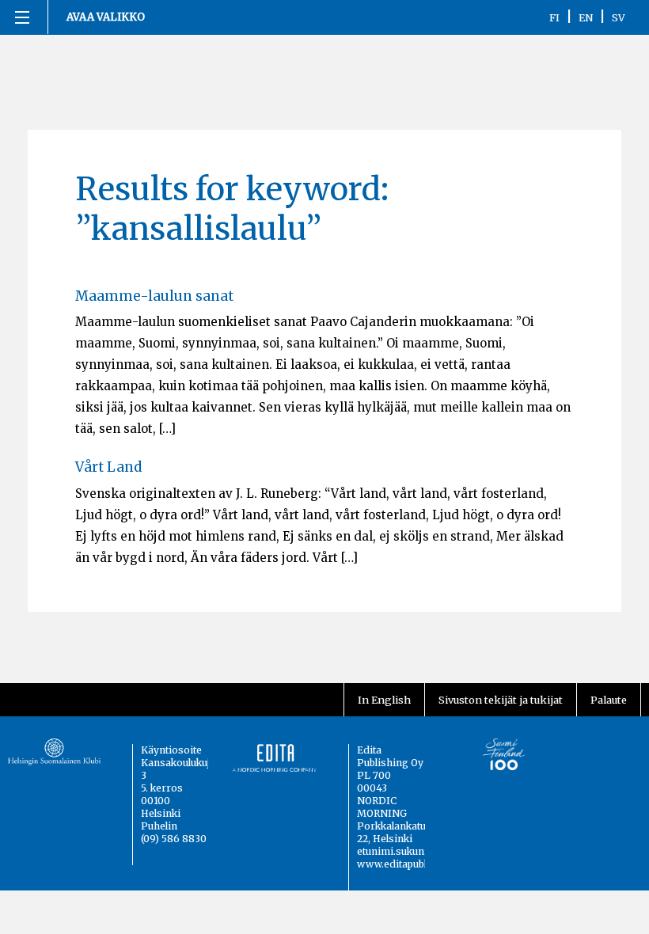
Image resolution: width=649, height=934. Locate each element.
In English (384, 699)
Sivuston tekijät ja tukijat (500, 699)
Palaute (608, 699)
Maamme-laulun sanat (154, 296)
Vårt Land (108, 467)
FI (554, 17)
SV (618, 17)
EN (586, 17)
